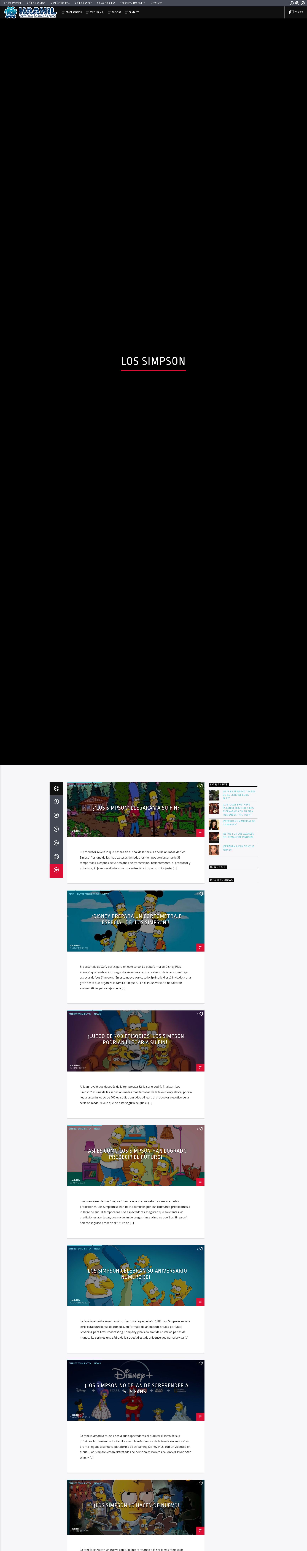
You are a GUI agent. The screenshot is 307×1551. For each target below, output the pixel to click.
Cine (71, 979)
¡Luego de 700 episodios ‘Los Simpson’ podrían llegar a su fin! (137, 1125)
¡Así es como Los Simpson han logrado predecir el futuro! (137, 1239)
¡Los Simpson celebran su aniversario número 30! (136, 1359)
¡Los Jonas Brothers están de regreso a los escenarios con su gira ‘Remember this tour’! (238, 895)
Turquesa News (37, 3)
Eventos (116, 12)
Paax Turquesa (107, 3)
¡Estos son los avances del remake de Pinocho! (238, 921)
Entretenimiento (80, 871)
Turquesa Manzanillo (133, 3)
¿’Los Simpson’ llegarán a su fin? (136, 893)
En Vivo (298, 12)
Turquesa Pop (84, 3)
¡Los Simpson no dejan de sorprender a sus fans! (137, 1474)
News (97, 871)
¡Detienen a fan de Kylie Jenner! (238, 933)
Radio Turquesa (61, 3)
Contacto (157, 3)
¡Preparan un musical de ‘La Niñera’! (239, 908)
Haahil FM (75, 916)
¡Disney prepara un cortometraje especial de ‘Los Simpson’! (136, 1005)
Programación (14, 3)
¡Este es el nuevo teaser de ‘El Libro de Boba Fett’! (239, 880)
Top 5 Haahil (97, 12)
